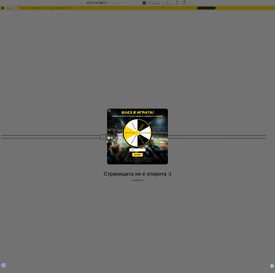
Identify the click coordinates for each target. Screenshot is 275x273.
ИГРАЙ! (137, 155)
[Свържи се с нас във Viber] (3, 265)
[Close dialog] (109, 110)
